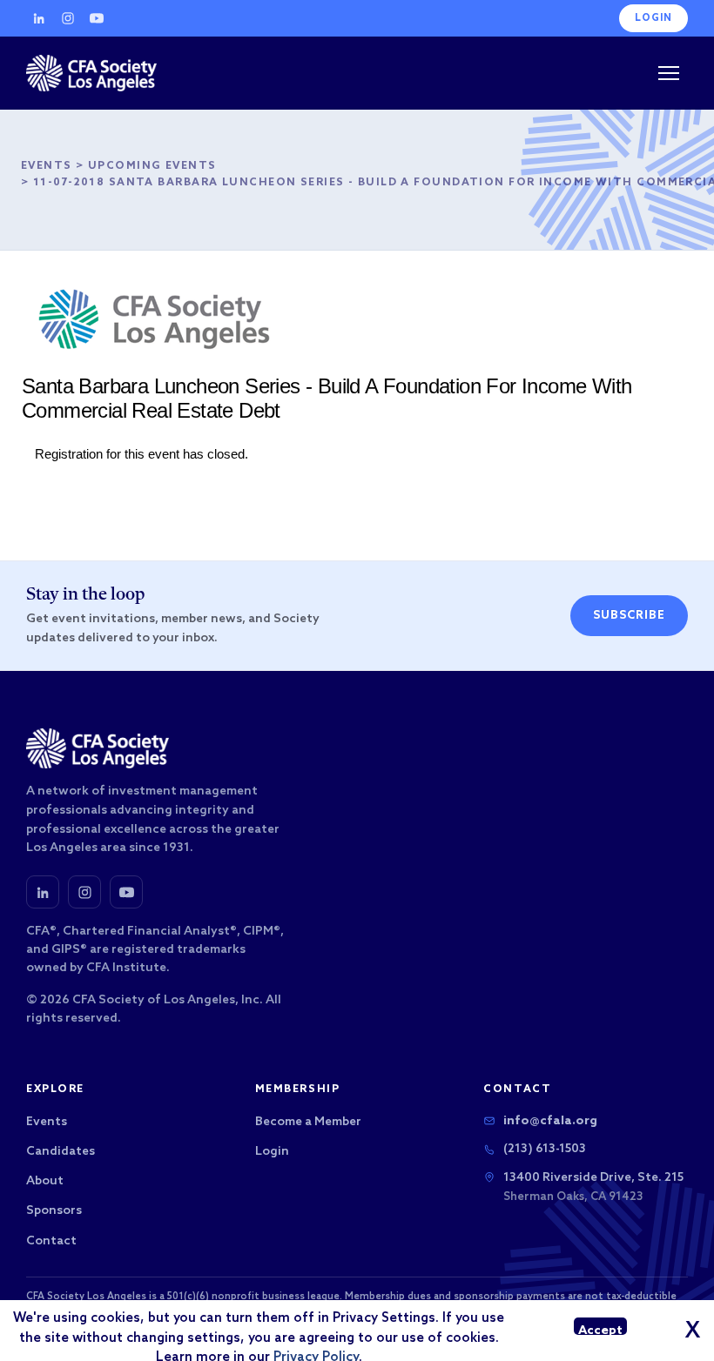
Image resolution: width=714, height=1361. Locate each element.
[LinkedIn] (39, 18)
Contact (51, 1241)
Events (46, 166)
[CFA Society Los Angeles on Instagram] (84, 891)
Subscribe (629, 615)
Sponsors (54, 1210)
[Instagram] (68, 18)
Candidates (60, 1151)
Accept (600, 1329)
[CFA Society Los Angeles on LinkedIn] (42, 891)
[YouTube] (97, 18)
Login (653, 18)
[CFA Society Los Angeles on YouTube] (126, 891)
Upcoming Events (152, 166)
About (45, 1181)
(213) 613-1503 (544, 1149)
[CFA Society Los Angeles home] (91, 73)
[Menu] (669, 73)
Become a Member (308, 1122)
